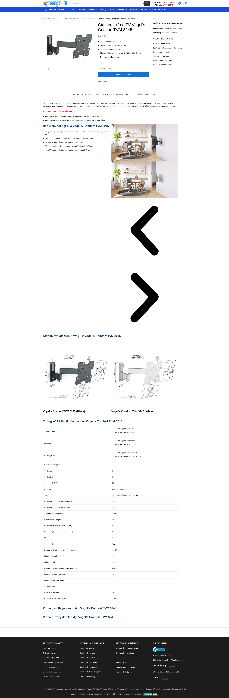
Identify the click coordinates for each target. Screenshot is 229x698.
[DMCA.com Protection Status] (150, 694)
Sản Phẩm (57, 18)
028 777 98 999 (176, 28)
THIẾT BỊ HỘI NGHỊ (70, 18)
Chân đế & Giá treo (88, 18)
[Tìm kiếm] (147, 3)
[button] (144, 231)
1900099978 (172, 33)
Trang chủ (47, 18)
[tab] (103, 93)
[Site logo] (55, 3)
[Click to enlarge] (48, 69)
